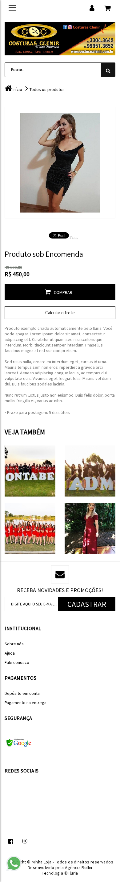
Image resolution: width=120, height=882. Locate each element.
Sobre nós (14, 644)
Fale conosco (17, 662)
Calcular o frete (60, 313)
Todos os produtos (47, 89)
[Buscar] (108, 70)
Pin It (74, 237)
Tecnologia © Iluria (60, 873)
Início (17, 89)
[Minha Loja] (60, 38)
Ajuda (10, 653)
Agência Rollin (78, 867)
